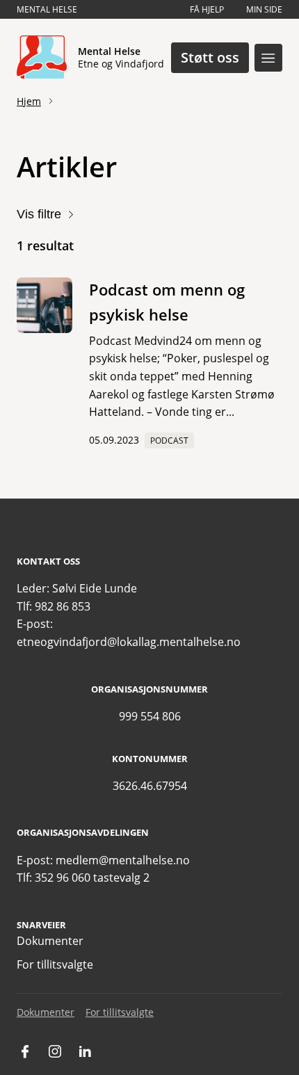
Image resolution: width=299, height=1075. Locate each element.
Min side (264, 9)
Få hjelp (207, 9)
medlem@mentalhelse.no (123, 860)
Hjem (29, 101)
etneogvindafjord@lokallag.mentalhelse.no (129, 641)
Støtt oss (210, 57)
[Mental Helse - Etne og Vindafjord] (42, 57)
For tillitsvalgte (55, 964)
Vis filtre (39, 214)
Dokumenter (50, 940)
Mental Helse (47, 9)
